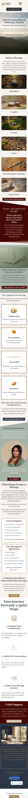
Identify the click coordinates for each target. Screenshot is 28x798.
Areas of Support (14, 520)
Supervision (14, 194)
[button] (20, 3)
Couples (14, 112)
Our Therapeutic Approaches (14, 547)
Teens (14, 153)
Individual (14, 91)
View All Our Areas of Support (14, 539)
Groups (14, 132)
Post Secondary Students (14, 174)
